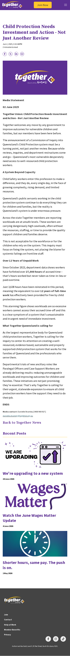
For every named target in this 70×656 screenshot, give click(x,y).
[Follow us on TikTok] (63, 639)
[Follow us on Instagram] (55, 639)
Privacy (7, 634)
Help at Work (10, 625)
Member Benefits (12, 629)
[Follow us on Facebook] (48, 639)
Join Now (42, 5)
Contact (8, 619)
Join (6, 614)
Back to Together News (22, 422)
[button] (65, 5)
